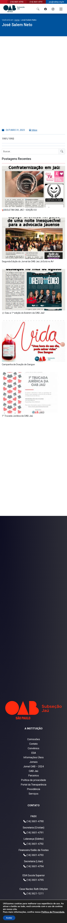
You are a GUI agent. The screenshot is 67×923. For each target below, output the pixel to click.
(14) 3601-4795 (35, 879)
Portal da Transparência (33, 784)
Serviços (33, 793)
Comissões (33, 739)
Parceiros (33, 775)
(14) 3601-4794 (35, 866)
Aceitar (9, 918)
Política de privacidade (33, 780)
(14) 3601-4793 (35, 855)
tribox (34, 130)
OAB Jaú (33, 771)
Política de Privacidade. (53, 911)
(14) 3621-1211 (35, 893)
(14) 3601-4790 (35, 821)
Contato (33, 743)
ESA (33, 752)
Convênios (33, 748)
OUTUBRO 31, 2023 (15, 130)
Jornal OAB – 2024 (33, 766)
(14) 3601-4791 (35, 832)
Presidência (33, 789)
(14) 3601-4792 (35, 843)
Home (16, 20)
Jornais (33, 761)
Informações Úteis (33, 757)
